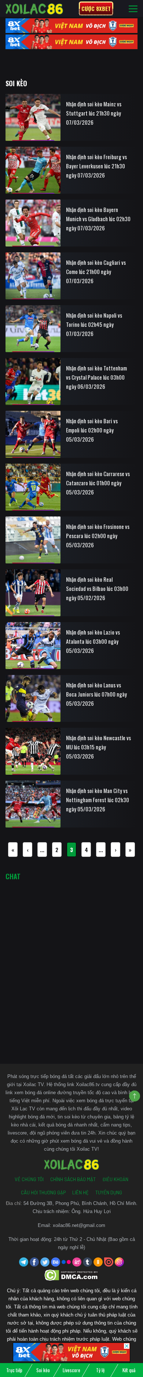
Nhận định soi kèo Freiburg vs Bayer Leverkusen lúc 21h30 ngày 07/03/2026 (96, 166)
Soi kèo (43, 1370)
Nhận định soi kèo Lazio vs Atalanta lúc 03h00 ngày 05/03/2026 (93, 641)
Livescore (71, 1370)
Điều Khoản (115, 1179)
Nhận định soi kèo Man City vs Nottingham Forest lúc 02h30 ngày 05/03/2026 (97, 799)
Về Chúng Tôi (29, 1179)
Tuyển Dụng (108, 1192)
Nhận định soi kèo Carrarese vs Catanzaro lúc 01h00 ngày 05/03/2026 (98, 483)
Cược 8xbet (96, 8)
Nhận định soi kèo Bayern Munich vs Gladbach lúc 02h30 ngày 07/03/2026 (98, 218)
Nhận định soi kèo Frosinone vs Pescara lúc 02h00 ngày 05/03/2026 (97, 535)
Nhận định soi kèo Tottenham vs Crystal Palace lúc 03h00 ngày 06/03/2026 (96, 377)
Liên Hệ (80, 1192)
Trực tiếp (14, 1370)
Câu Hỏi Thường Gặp (43, 1192)
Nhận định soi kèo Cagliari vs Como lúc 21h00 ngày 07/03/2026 (96, 271)
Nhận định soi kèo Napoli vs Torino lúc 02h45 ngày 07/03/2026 (94, 324)
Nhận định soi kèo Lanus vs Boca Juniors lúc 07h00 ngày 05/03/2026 (96, 694)
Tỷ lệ (100, 1370)
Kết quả (128, 1370)
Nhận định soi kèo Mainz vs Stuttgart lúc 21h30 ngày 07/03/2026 (93, 113)
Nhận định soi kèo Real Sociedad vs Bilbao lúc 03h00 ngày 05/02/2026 (97, 588)
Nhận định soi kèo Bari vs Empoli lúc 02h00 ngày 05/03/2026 (92, 430)
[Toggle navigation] (133, 8)
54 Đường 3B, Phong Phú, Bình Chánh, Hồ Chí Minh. (80, 1203)
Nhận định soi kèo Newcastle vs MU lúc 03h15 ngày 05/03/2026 (98, 747)
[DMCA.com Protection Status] (71, 1275)
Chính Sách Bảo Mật (73, 1179)
